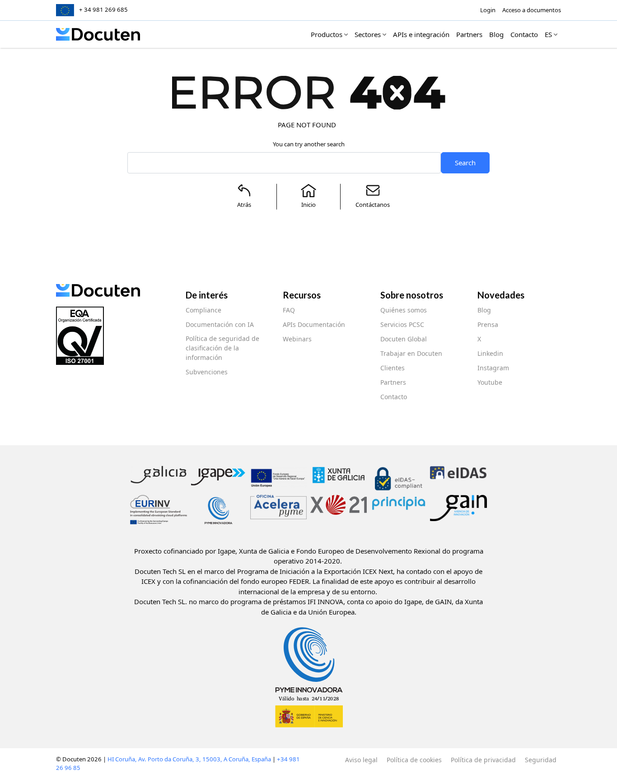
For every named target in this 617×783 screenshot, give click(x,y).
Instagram (493, 368)
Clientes (392, 368)
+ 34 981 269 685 (103, 9)
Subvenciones (207, 372)
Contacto (393, 396)
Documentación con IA (220, 324)
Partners (393, 382)
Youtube (489, 382)
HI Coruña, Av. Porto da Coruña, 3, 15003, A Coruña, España (189, 759)
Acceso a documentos (531, 10)
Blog (484, 310)
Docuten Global (403, 339)
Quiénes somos (403, 310)
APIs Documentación (314, 324)
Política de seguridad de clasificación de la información (222, 348)
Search (465, 162)
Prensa (487, 324)
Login (487, 10)
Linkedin (490, 353)
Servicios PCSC (402, 324)
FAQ (289, 310)
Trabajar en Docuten (411, 353)
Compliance (203, 310)
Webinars (297, 339)
